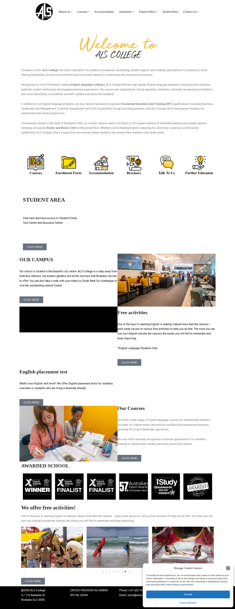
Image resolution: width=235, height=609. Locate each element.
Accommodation (104, 11)
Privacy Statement (188, 602)
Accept (188, 594)
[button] (228, 568)
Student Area (170, 11)
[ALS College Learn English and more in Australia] (44, 11)
